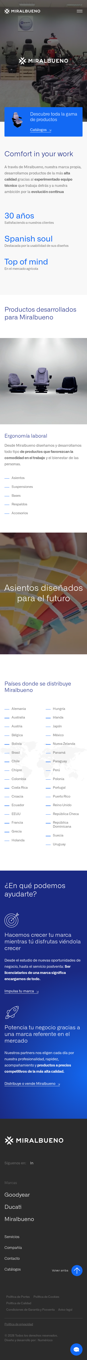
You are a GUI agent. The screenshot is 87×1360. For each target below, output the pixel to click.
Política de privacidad (18, 1324)
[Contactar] (36, 1140)
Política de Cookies (46, 1297)
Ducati (13, 1207)
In (31, 1163)
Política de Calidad (18, 1303)
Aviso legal (65, 1309)
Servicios (11, 1237)
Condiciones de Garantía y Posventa (30, 1309)
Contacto (12, 1258)
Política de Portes (18, 1297)
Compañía (13, 1248)
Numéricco (45, 1340)
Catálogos (12, 1269)
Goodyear (17, 1195)
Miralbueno (19, 1219)
